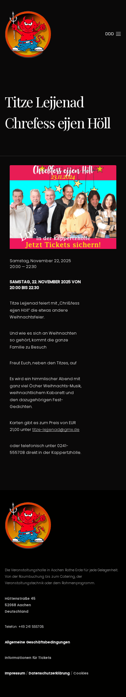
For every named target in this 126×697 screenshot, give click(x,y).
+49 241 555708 (31, 626)
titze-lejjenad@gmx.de (55, 429)
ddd (110, 34)
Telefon (11, 626)
